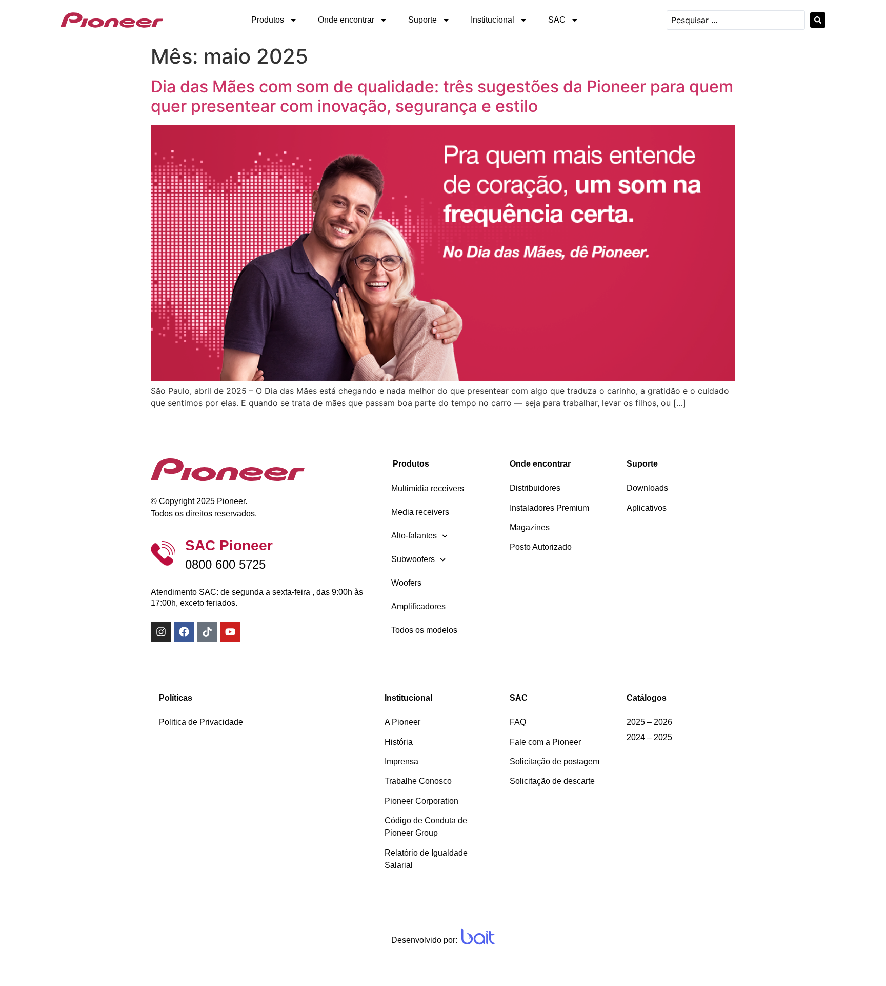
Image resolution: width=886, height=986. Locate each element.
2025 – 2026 (649, 722)
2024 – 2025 (649, 737)
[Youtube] (230, 632)
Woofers (406, 582)
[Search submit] (817, 20)
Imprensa (401, 761)
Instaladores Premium (549, 508)
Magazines (530, 527)
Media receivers (420, 512)
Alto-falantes (414, 535)
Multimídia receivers (427, 488)
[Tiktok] (207, 632)
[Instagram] (161, 632)
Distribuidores (535, 488)
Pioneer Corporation (421, 801)
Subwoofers (413, 559)
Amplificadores (418, 606)
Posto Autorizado (541, 547)
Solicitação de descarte (552, 781)
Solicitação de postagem (554, 761)
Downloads (647, 488)
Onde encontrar (346, 19)
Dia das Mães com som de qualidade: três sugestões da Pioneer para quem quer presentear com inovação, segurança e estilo (442, 96)
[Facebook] (184, 632)
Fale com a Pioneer (545, 742)
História (399, 742)
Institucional (492, 19)
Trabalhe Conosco (418, 781)
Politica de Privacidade (201, 722)
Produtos (267, 19)
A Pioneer (402, 722)
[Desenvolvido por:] (478, 936)
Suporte (422, 19)
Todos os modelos (424, 630)
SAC (557, 19)
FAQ (518, 722)
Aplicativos (647, 508)
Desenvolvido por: (424, 940)
